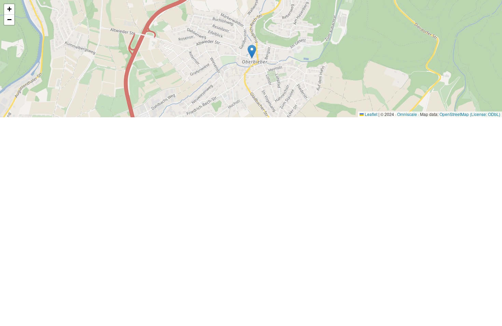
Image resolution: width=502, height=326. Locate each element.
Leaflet (370, 114)
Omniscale (407, 114)
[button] (252, 52)
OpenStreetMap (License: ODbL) (470, 114)
